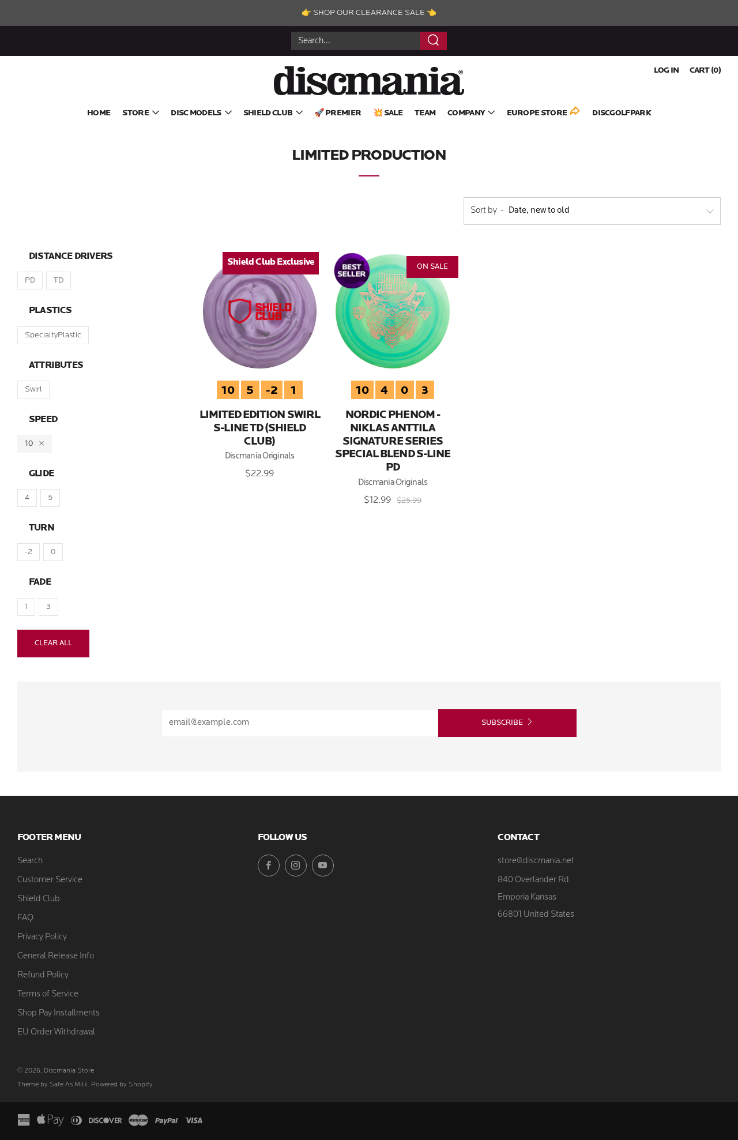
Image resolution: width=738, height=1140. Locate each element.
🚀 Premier (337, 113)
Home (98, 113)
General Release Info (55, 956)
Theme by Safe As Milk (52, 1084)
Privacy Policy (42, 937)
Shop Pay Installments (58, 1013)
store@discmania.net (536, 861)
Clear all (53, 643)
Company (465, 113)
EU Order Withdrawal (56, 1032)
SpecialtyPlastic (53, 335)
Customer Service (49, 880)
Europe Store (537, 113)
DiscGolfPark (621, 113)
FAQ (25, 918)
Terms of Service (47, 994)
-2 (28, 552)
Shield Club (267, 113)
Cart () (705, 70)
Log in (666, 70)
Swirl (33, 389)
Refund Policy (43, 975)
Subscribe (502, 723)
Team (425, 113)
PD (30, 280)
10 (29, 443)
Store (135, 113)
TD (58, 280)
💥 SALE (387, 113)
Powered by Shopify (122, 1084)
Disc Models (196, 113)
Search (30, 861)
